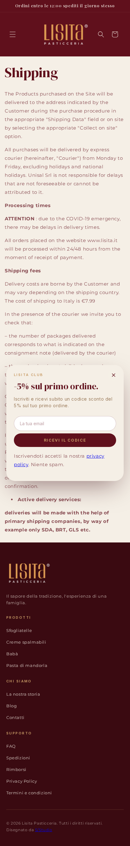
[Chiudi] (113, 375)
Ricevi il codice (65, 440)
